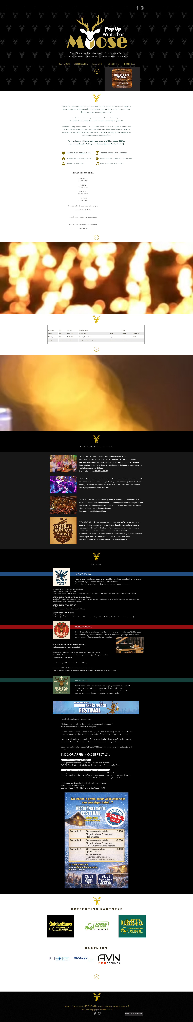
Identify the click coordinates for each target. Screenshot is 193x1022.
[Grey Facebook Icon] (137, 8)
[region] (122, 79)
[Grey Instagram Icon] (142, 8)
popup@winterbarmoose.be (97, 670)
